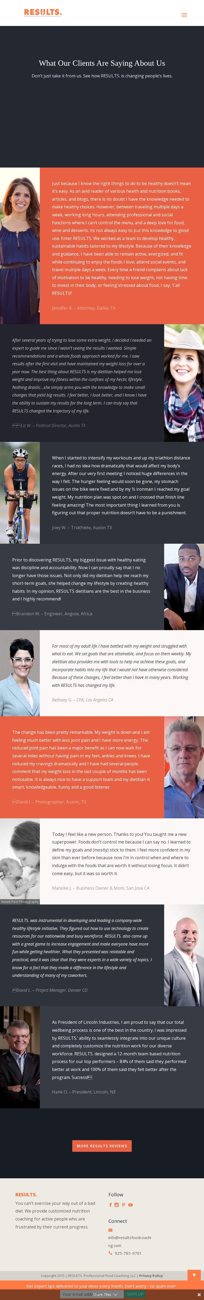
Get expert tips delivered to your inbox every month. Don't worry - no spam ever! (101, 1286)
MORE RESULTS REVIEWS (102, 1145)
